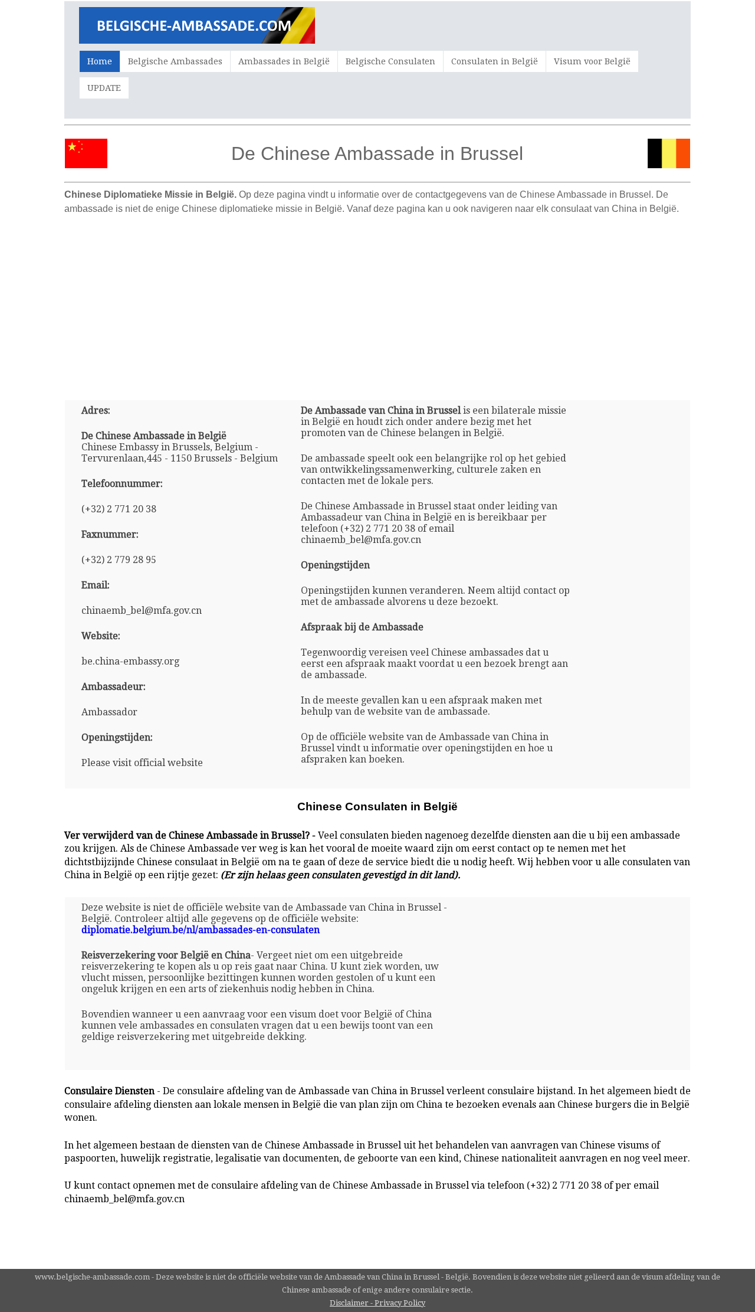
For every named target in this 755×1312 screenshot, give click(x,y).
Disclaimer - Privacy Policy (377, 1302)
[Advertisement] (377, 302)
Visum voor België (592, 61)
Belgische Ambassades (175, 61)
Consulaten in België (494, 61)
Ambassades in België (284, 61)
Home (99, 61)
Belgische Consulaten (390, 61)
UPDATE (104, 88)
